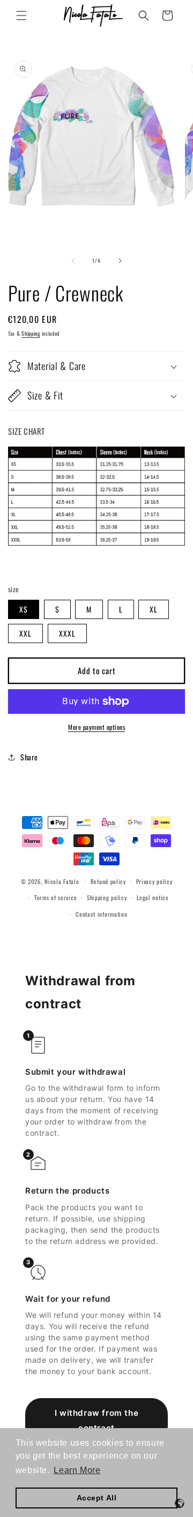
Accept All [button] (97, 1497)
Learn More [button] (77, 1470)
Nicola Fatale (61, 881)
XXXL (67, 633)
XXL (25, 633)
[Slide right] (120, 261)
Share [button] (29, 757)
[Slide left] (73, 261)
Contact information (101, 914)
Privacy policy (154, 881)
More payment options (96, 726)
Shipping (30, 333)
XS (23, 609)
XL (154, 609)
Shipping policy (107, 897)
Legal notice (152, 897)
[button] (21, 15)
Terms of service (55, 897)
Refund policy (108, 881)
